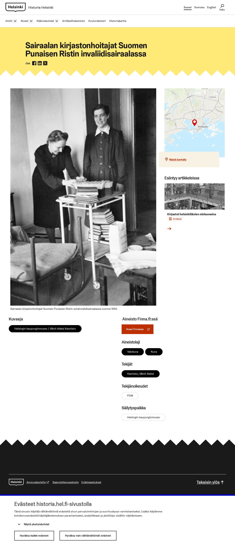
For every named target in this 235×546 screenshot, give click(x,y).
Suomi (187, 7)
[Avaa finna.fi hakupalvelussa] (83, 304)
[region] (194, 122)
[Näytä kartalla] (194, 122)
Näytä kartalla (177, 159)
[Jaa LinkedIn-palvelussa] (39, 63)
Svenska (199, 7)
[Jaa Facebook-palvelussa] (34, 63)
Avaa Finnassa (139, 329)
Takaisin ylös (208, 482)
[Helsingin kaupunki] (16, 482)
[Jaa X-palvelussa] (45, 63)
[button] (194, 122)
